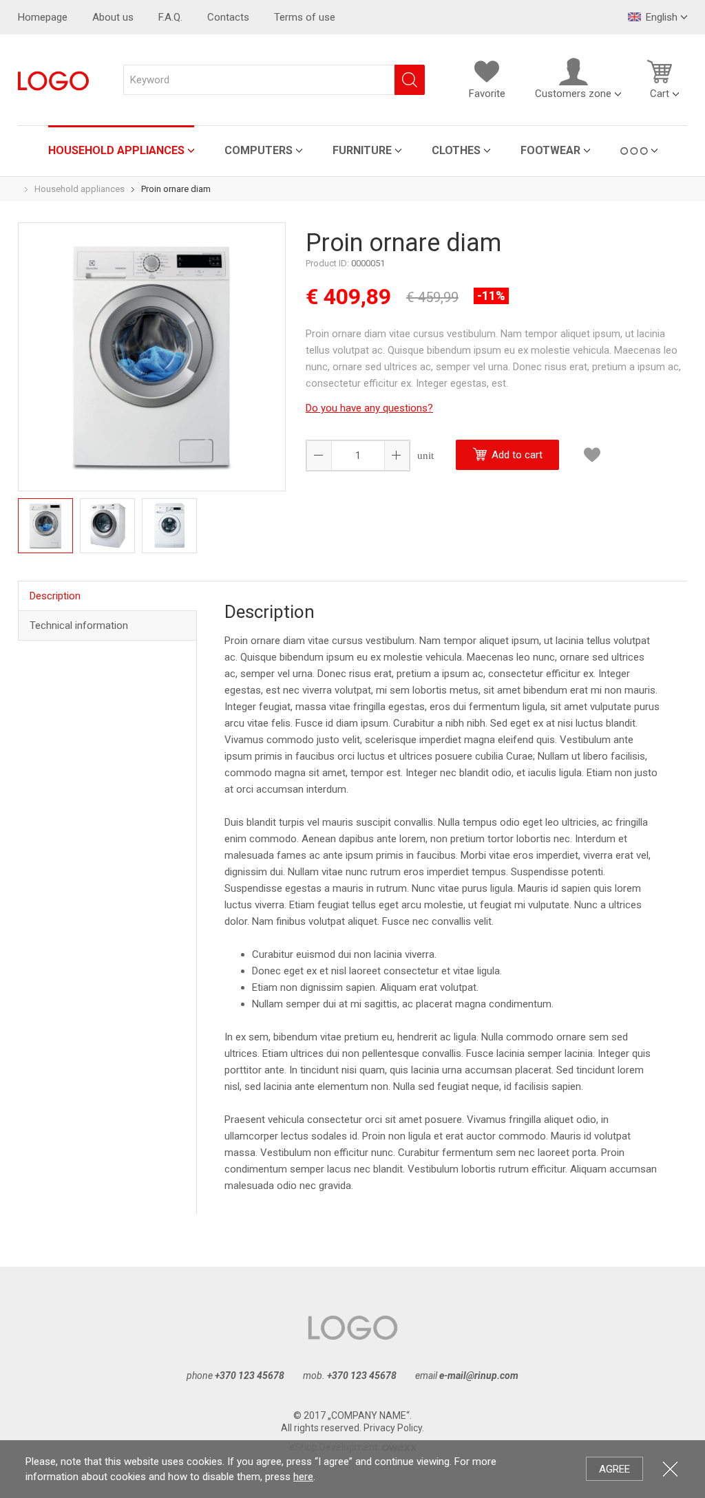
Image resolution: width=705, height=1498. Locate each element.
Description (55, 596)
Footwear (550, 150)
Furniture (362, 150)
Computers (258, 150)
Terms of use (304, 17)
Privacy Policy (393, 1427)
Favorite (487, 93)
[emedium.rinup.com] (53, 79)
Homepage (42, 17)
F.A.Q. (170, 17)
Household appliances (116, 150)
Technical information (79, 625)
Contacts (228, 17)
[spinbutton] (358, 455)
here (303, 1476)
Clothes (456, 150)
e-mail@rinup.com (478, 1375)
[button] (396, 455)
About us (113, 17)
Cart (659, 93)
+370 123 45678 (249, 1375)
